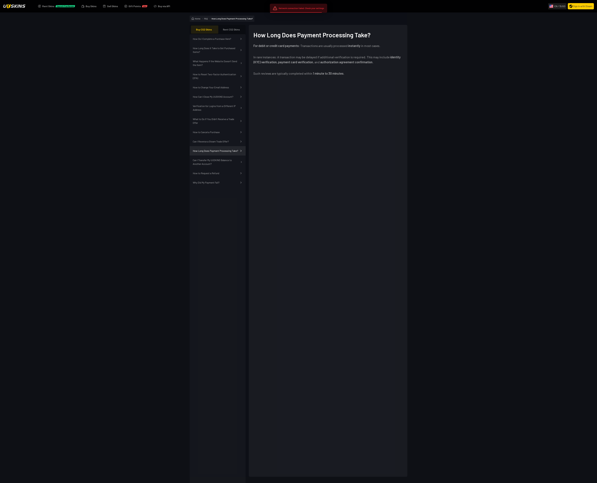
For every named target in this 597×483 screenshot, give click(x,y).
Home (197, 18)
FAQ (206, 18)
